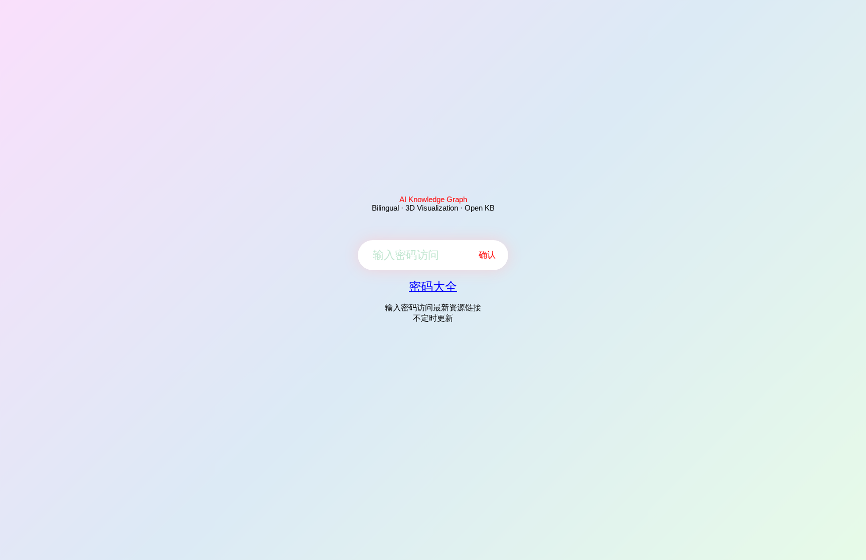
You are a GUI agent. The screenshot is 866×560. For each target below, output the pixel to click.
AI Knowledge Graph (433, 199)
